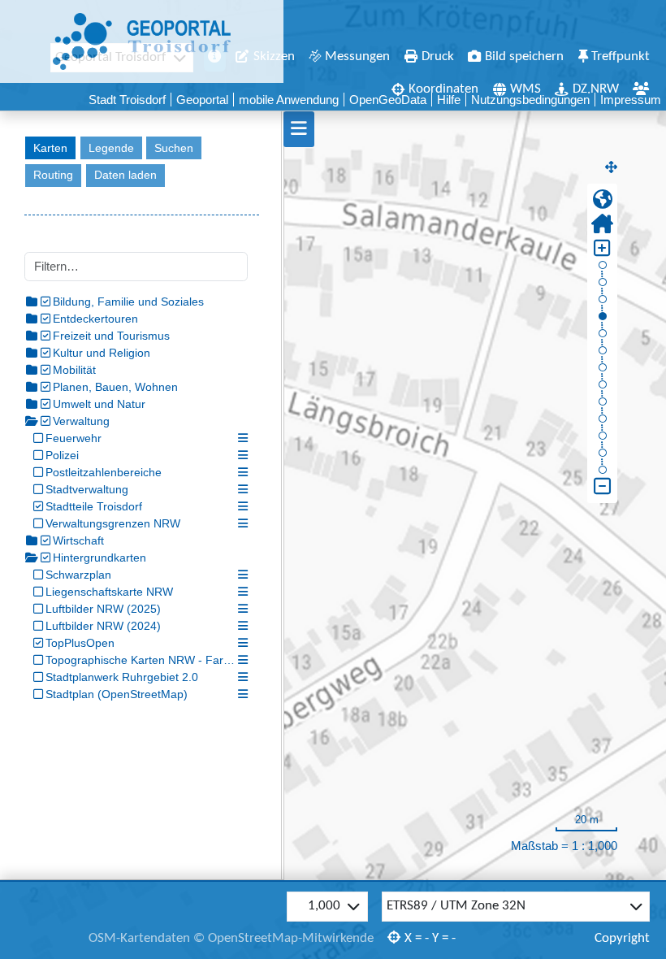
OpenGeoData (387, 99)
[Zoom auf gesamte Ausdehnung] (602, 200)
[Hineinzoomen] (602, 248)
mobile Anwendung (289, 99)
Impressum (630, 99)
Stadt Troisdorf (127, 99)
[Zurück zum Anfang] (602, 224)
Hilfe (449, 99)
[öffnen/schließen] (31, 301)
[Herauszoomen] (602, 487)
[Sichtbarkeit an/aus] (38, 438)
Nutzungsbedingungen (530, 99)
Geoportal (202, 99)
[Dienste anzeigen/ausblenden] (46, 301)
